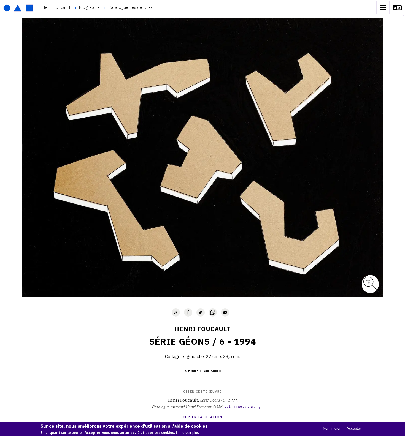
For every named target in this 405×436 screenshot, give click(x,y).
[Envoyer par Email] (225, 312)
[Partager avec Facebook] (188, 312)
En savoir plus (187, 432)
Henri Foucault (56, 7)
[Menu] (383, 7)
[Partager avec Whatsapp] (213, 312)
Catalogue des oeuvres (130, 7)
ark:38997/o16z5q (242, 407)
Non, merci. (332, 428)
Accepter (354, 428)
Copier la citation (202, 417)
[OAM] (18, 7)
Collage (172, 356)
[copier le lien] (176, 312)
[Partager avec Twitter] (200, 312)
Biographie (89, 7)
